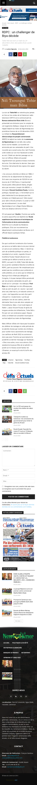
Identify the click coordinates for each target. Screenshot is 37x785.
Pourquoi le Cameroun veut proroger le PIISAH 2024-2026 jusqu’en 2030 (23, 602)
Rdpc (4, 363)
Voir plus (17, 621)
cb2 (16, 780)
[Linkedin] (16, 696)
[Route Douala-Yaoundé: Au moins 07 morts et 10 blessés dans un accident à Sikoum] (7, 431)
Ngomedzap (19, 360)
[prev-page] (3, 439)
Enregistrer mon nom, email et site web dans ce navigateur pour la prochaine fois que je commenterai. (18, 489)
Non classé (11, 23)
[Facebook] (11, 54)
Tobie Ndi (10, 363)
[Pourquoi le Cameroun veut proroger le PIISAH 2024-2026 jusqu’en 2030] (7, 602)
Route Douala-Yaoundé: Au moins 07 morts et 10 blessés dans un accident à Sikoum (23, 431)
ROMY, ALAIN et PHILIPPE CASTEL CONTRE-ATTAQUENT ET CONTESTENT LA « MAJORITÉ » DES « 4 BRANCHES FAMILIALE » (24, 578)
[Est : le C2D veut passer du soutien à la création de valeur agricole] (7, 408)
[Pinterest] (20, 54)
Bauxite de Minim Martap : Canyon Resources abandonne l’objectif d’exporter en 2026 (23, 612)
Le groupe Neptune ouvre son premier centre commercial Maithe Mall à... (23, 675)
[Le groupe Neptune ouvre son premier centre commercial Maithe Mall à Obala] (7, 591)
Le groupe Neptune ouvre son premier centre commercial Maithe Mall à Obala (23, 591)
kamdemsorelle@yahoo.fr (15, 767)
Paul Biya (27, 360)
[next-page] (6, 439)
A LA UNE (5, 422)
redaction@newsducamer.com (12, 758)
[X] (15, 54)
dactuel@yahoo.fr (13, 756)
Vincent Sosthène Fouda (22, 363)
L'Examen (10, 360)
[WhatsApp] (25, 54)
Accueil (4, 23)
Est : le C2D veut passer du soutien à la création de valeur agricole (23, 408)
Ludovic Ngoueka (11, 49)
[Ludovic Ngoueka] (3, 49)
